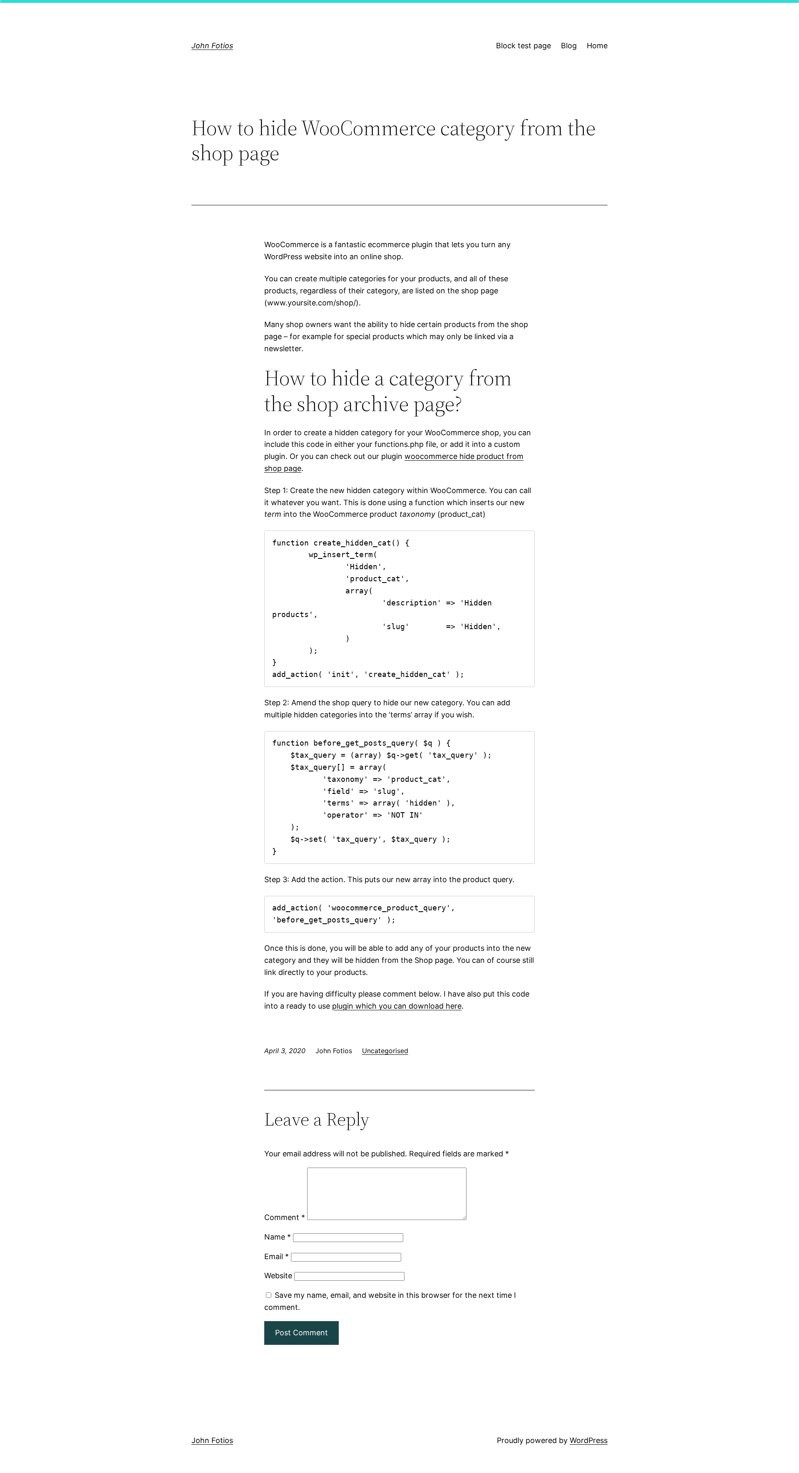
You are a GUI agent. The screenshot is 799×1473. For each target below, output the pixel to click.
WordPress (589, 1440)
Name (277, 1236)
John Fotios (212, 45)
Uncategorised (385, 1050)
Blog (569, 45)
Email (276, 1256)
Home (597, 45)
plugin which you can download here (397, 1006)
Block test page (523, 45)
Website (278, 1275)
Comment (284, 1217)
